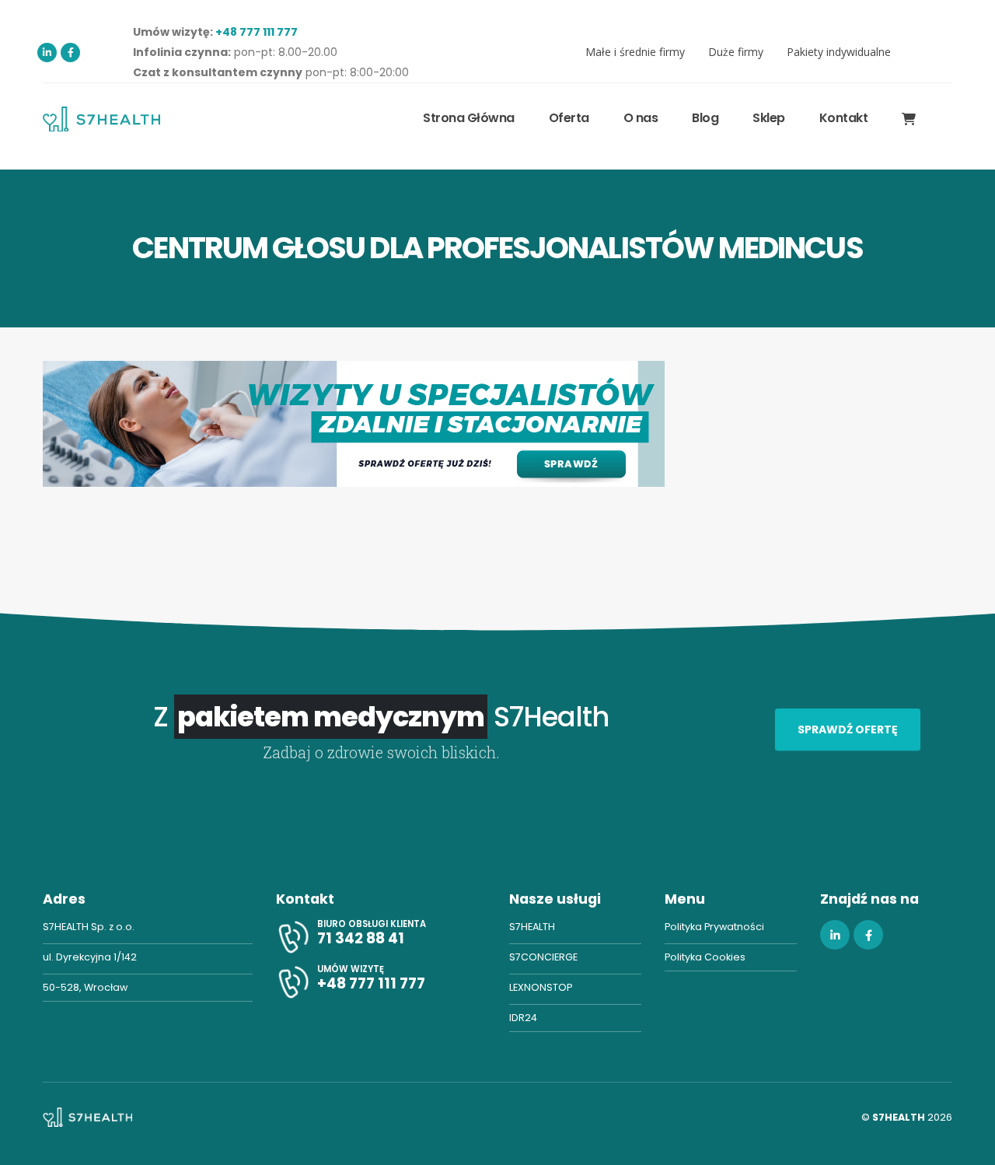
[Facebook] (70, 52)
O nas (640, 118)
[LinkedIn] (47, 52)
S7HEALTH (532, 926)
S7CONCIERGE (543, 957)
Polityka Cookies (705, 957)
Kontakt (843, 118)
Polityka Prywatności (714, 926)
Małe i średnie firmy (635, 51)
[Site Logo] (101, 118)
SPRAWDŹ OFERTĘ (848, 729)
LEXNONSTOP (540, 987)
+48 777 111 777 (256, 32)
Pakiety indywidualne (839, 51)
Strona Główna (469, 118)
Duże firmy (735, 51)
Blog (705, 118)
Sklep (768, 118)
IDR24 (523, 1017)
